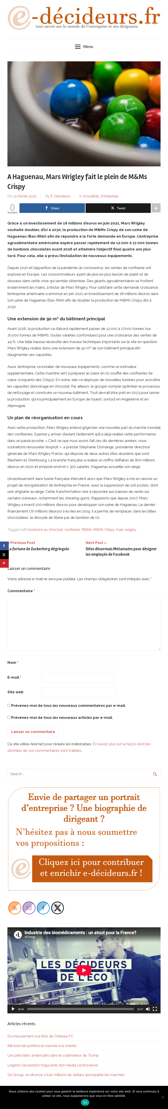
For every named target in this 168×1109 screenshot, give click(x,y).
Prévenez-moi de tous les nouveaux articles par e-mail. (62, 717)
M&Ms (86, 530)
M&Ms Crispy (103, 530)
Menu (88, 46)
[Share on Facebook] (4, 546)
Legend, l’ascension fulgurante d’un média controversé (52, 1065)
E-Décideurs (60, 196)
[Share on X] (4, 554)
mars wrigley (126, 530)
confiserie (72, 530)
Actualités (91, 196)
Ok (85, 1102)
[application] (84, 970)
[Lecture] (13, 1009)
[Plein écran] (155, 1009)
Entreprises (110, 196)
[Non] (162, 1097)
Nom (12, 662)
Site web (15, 692)
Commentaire (21, 591)
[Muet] (148, 1009)
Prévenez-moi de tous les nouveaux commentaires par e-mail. (68, 705)
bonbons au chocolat (45, 530)
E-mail (14, 677)
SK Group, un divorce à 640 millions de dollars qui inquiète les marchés (66, 1075)
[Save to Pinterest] (4, 563)
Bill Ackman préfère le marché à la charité (41, 1045)
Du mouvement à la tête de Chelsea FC (40, 1036)
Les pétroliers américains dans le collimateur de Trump (53, 1055)
